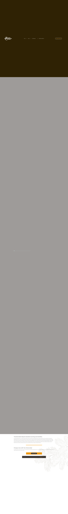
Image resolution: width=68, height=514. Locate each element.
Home (25, 38)
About (29, 38)
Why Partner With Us (41, 38)
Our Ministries (34, 38)
